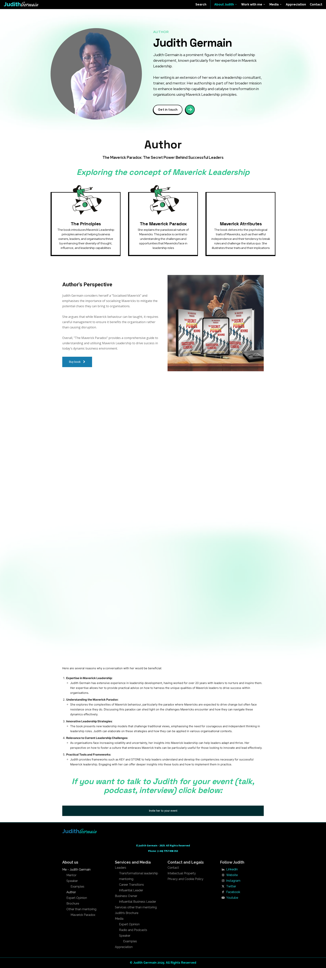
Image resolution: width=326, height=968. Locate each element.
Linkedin (232, 869)
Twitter (231, 886)
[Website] (223, 875)
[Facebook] (223, 892)
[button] (200, 4)
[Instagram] (223, 881)
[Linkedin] (223, 869)
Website (232, 875)
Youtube (232, 897)
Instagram (233, 880)
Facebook (233, 892)
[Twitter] (223, 886)
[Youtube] (223, 898)
